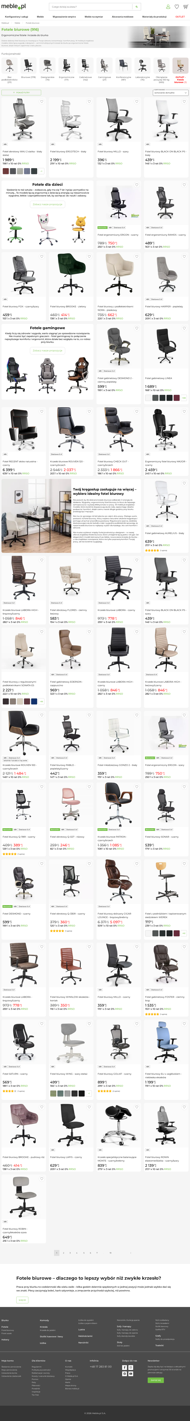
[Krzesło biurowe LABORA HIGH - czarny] (118, 650)
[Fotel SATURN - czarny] (23, 1042)
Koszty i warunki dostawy (43, 1376)
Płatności (36, 1385)
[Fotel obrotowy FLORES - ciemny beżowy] (71, 578)
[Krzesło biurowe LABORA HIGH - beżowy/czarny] (166, 650)
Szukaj (136, 6)
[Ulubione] (177, 6)
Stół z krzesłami (162, 1323)
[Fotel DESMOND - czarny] (23, 881)
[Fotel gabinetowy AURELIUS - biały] (166, 501)
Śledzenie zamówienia (11, 1367)
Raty (34, 1382)
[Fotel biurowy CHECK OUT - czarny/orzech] (118, 429)
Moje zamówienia (9, 1370)
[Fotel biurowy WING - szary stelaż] (71, 1042)
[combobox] (171, 93)
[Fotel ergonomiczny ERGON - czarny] (118, 203)
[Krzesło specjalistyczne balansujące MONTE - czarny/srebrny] (118, 1125)
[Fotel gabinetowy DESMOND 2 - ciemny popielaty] (118, 346)
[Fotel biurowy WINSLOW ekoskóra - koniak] (71, 965)
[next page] (131, 1252)
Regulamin (37, 1367)
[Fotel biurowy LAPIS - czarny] (71, 1125)
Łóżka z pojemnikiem (87, 1323)
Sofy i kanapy (124, 1326)
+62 (183, 933)
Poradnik (36, 1388)
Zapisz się (156, 1380)
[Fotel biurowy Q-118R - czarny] (23, 805)
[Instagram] (130, 1367)
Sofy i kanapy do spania (127, 1333)
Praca (67, 1373)
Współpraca (70, 1370)
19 (110, 1253)
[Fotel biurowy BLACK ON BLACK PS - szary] (166, 578)
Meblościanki (85, 1336)
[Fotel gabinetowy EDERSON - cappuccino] (71, 650)
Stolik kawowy (161, 1326)
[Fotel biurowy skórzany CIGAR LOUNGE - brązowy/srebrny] (118, 881)
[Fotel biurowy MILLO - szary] (118, 119)
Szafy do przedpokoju (165, 1339)
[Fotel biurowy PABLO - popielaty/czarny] (71, 733)
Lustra (81, 1329)
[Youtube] (130, 1373)
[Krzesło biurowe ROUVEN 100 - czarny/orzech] (23, 733)
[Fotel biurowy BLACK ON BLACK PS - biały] (166, 119)
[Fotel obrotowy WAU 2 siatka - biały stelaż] (23, 119)
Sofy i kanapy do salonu (127, 1330)
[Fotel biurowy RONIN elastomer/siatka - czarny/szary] (166, 1125)
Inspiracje (36, 1392)
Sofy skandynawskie (126, 1336)
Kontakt (68, 1367)
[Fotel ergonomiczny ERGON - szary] (166, 733)
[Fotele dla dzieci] (47, 229)
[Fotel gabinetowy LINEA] (166, 346)
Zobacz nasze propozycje (47, 204)
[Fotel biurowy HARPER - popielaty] (166, 274)
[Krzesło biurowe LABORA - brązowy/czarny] (23, 965)
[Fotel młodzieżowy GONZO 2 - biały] (118, 733)
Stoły (119, 1342)
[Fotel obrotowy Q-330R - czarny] (71, 881)
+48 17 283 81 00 (101, 1366)
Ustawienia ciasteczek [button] (11, 1376)
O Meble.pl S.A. (71, 1376)
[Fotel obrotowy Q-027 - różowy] (71, 805)
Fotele (4, 1327)
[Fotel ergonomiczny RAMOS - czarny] (166, 203)
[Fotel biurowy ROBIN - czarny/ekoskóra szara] (23, 1197)
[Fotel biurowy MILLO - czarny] (118, 965)
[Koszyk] (186, 6)
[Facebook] (124, 1367)
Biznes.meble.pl (72, 1388)
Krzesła (44, 1327)
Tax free (35, 1395)
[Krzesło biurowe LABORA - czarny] (118, 578)
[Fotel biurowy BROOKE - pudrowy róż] (23, 1125)
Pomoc (35, 1379)
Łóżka (43, 1343)
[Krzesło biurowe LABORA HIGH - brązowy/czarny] (23, 578)
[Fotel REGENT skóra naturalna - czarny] (23, 429)
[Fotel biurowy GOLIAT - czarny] (118, 1042)
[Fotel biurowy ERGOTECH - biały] (71, 119)
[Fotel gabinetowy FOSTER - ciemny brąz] (166, 965)
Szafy (158, 1335)
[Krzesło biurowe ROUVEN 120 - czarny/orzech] (71, 429)
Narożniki (83, 1342)
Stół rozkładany (162, 1320)
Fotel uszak (6, 1333)
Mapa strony (70, 1385)
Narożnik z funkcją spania (128, 1320)
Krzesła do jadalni (47, 1330)
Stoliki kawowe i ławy (51, 1336)
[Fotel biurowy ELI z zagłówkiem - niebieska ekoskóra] (166, 1042)
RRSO (25, 163)
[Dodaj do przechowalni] (42, 101)
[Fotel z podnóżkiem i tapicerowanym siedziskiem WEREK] (166, 881)
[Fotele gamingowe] (47, 375)
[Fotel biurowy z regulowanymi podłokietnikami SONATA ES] (23, 650)
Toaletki (159, 1345)
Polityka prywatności (41, 1370)
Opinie (68, 1379)
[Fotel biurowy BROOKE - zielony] (71, 274)
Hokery (5, 1339)
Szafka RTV (160, 1329)
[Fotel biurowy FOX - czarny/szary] (23, 274)
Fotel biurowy (7, 1330)
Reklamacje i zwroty (41, 1373)
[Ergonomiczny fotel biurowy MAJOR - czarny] (166, 429)
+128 (184, 398)
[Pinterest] (124, 1373)
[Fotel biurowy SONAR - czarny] (166, 805)
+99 (41, 701)
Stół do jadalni (123, 1346)
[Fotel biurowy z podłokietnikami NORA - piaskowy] (118, 274)
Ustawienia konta (9, 1373)
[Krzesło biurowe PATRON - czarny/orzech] (118, 805)
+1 (41, 171)
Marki (67, 1382)
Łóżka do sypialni (86, 1320)
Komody (44, 1320)
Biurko (5, 1320)
